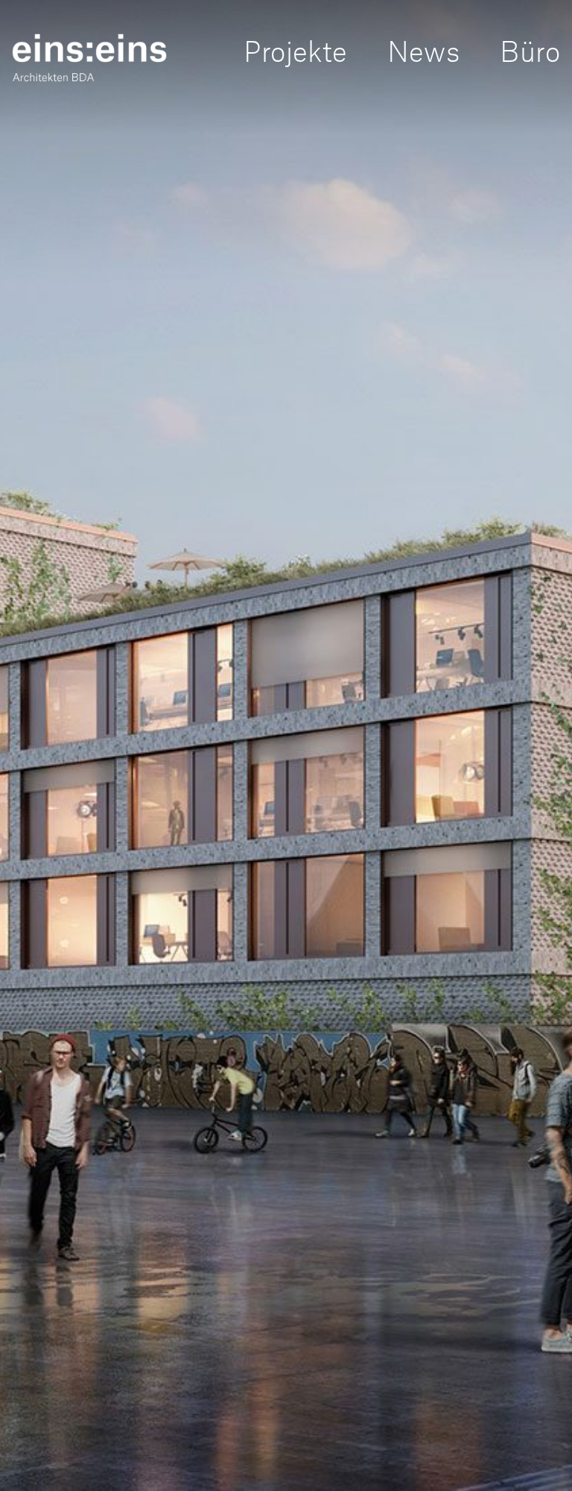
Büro (530, 49)
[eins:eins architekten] (89, 57)
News (423, 49)
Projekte (295, 49)
